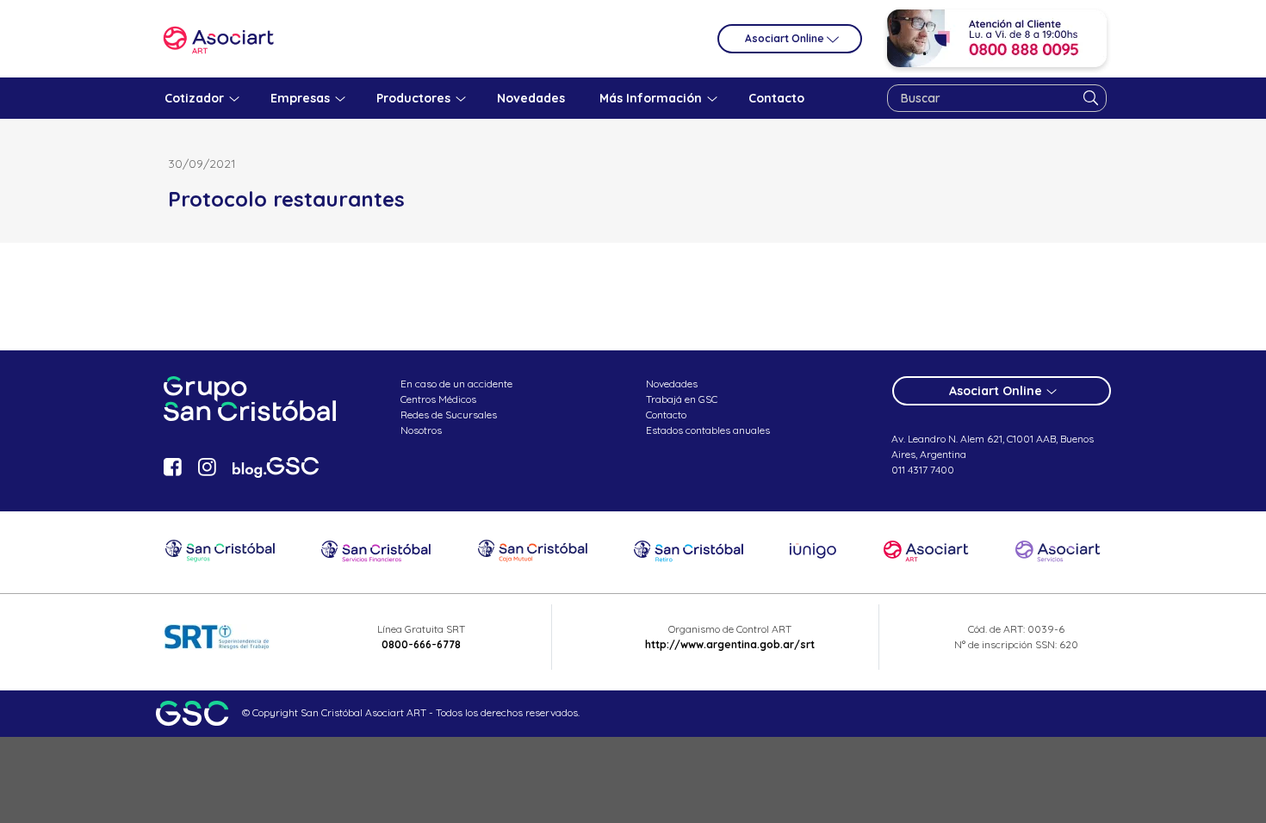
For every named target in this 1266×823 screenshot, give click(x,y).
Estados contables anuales (708, 430)
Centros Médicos (438, 399)
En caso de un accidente (456, 383)
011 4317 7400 (922, 469)
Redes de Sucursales (448, 414)
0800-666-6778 (421, 644)
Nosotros (421, 430)
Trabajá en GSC (681, 399)
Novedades (672, 383)
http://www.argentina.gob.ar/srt (730, 644)
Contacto (666, 414)
